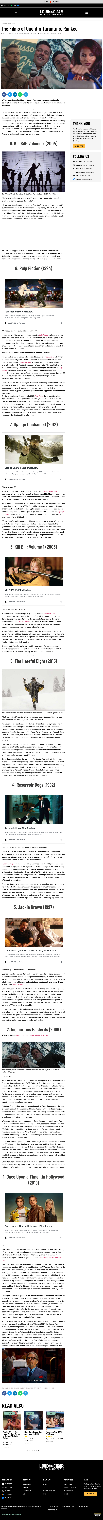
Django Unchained (50, 491)
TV (44, 1487)
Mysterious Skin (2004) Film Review (32, 1433)
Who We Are (27, 1484)
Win (44, 1494)
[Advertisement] (33, 235)
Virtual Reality (49, 1491)
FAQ (24, 1494)
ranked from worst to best (44, 1388)
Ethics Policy (53, 1506)
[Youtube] (15, 5)
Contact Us (27, 1491)
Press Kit (26, 1487)
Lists (3, 23)
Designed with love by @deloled (11, 1514)
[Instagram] (5, 5)
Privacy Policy (83, 1506)
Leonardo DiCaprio (13, 1388)
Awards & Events (70, 1487)
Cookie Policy (53, 1510)
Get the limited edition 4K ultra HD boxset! (33, 1035)
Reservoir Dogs (25, 362)
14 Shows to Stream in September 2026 (54, 1433)
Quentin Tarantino (26, 1388)
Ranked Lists (10, 23)
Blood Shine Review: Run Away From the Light (12, 1433)
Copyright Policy (68, 1506)
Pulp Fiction (43, 335)
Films (45, 1484)
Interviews (68, 1484)
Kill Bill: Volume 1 (25, 621)
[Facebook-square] (2, 5)
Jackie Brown (49, 613)
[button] (16, 12)
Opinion (66, 1494)
